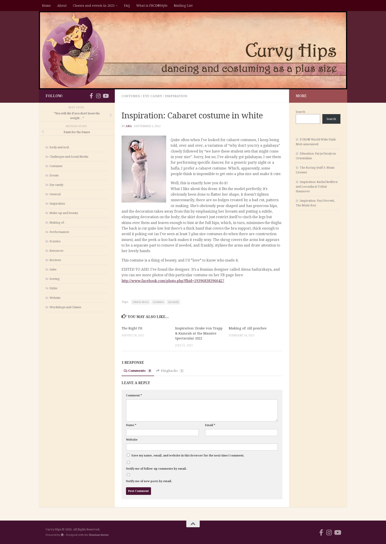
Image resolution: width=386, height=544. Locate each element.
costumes (158, 302)
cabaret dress (141, 302)
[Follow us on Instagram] (98, 95)
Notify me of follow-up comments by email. (156, 468)
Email (210, 425)
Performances (59, 232)
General (55, 194)
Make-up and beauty (64, 213)
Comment (134, 395)
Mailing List (183, 5)
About (62, 5)
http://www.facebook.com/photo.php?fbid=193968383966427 (173, 281)
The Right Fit (132, 328)
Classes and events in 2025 (94, 5)
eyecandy (173, 302)
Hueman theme (99, 534)
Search (300, 111)
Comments (139, 370)
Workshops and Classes (65, 307)
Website (132, 439)
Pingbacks (172, 370)
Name (131, 425)
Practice (55, 241)
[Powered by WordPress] (62, 535)
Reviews (55, 260)
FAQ (127, 5)
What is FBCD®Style (152, 5)
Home (46, 5)
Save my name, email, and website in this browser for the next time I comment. (187, 455)
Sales (53, 269)
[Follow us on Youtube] (105, 95)
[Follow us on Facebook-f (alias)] (91, 95)
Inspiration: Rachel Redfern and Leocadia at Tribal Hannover (317, 186)
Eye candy (152, 96)
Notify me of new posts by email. (149, 481)
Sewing (55, 278)
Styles (53, 288)
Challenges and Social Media (69, 156)
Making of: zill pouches (247, 328)
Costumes (131, 96)
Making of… (58, 222)
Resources (56, 250)
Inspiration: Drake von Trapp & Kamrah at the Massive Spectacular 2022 (198, 333)
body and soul (59, 147)
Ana (129, 126)
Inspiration (176, 96)
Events (54, 175)
